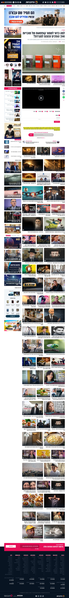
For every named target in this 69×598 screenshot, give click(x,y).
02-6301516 (63, 584)
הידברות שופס (62, 569)
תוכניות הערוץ (48, 555)
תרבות (56, 567)
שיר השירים (10, 569)
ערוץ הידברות (62, 558)
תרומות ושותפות (62, 568)
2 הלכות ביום (62, 562)
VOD (60, 5)
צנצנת (34, 111)
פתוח (49, 562)
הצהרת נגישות (62, 572)
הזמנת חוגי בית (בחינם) (20, 582)
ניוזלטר (63, 561)
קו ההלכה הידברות (52, 582)
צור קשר (21, 5)
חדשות (56, 5)
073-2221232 (22, 579)
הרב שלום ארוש (26, 569)
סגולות (34, 564)
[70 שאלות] (16, 2)
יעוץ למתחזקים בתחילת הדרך (20, 577)
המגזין (56, 558)
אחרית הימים (33, 568)
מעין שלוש (10, 564)
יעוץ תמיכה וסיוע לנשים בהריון (40, 582)
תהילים (11, 567)
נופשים (63, 567)
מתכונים (19, 558)
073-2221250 (52, 588)
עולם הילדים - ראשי (40, 556)
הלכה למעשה (48, 561)
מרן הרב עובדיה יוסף (25, 558)
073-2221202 (42, 588)
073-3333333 (62, 588)
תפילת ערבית (10, 559)
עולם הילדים (45, 5)
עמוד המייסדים (62, 571)
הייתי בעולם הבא (48, 571)
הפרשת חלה (18, 569)
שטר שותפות (53, 5)
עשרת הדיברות (33, 561)
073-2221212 (53, 579)
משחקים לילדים (41, 564)
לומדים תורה (33, 556)
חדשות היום (55, 559)
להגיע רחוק (48, 567)
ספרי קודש (33, 571)
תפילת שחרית (10, 556)
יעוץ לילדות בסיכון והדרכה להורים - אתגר (9, 578)
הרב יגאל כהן (26, 562)
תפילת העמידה (10, 561)
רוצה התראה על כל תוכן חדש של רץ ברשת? (41, 132)
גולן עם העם (48, 564)
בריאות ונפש (33, 567)
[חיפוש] (55, 2)
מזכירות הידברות (62, 577)
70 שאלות (41, 5)
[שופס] (18, 2)
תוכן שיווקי (55, 572)
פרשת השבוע (55, 569)
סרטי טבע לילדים (40, 568)
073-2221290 (22, 583)
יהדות (56, 556)
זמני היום (34, 5)
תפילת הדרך (10, 568)
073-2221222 (63, 579)
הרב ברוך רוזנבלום (25, 567)
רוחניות (56, 562)
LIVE (14, 5)
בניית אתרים (15, 596)
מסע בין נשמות (48, 565)
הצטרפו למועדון (8, 5)
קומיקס (42, 565)
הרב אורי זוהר (26, 568)
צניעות (19, 564)
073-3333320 (11, 580)
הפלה (19, 565)
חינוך (34, 565)
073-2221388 (42, 579)
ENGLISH (18, 5)
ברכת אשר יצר (10, 572)
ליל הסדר (50, 111)
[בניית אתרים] (20, 596)
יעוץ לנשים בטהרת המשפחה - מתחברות (60, 583)
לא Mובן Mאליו (48, 558)
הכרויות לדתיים (33, 569)
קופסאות (40, 111)
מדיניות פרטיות (62, 556)
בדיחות (42, 559)
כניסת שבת (62, 565)
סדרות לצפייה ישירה (40, 562)
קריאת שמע (10, 565)
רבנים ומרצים (26, 555)
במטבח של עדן (48, 559)
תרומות (24, 5)
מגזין (59, 5)
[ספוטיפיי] (14, 2)
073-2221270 (11, 583)
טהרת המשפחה (17, 559)
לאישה (19, 556)
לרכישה (11, 294)
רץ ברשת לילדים (41, 558)
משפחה (56, 564)
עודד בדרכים (48, 556)
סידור (11, 555)
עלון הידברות (62, 559)
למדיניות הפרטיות (39, 137)
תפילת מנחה (10, 558)
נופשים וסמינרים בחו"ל (41, 586)
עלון (31, 5)
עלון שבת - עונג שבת (41, 577)
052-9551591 (42, 583)
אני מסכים (40, 137)
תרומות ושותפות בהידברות (51, 577)
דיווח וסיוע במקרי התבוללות (30, 582)
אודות (63, 574)
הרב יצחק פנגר (26, 561)
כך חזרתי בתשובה (48, 568)
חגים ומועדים (55, 571)
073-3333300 (52, 583)
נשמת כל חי (10, 571)
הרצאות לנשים (18, 568)
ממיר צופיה (63, 586)
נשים (56, 561)
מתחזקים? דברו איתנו (8, 2)
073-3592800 (32, 579)
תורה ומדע (55, 565)
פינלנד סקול (33, 562)
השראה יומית (48, 569)
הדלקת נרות (18, 561)
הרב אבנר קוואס (25, 571)
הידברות (62, 555)
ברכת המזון (10, 562)
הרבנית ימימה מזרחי (17, 562)
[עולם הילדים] (20, 2)
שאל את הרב (37, 5)
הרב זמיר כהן (49, 5)
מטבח (45, 111)
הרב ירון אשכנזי (26, 565)
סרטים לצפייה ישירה (40, 561)
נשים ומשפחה (17, 555)
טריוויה (42, 567)
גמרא (34, 559)
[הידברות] (31, 2)
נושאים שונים (32, 555)
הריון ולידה (18, 567)
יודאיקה (34, 572)
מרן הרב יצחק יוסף (25, 559)
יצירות (42, 569)
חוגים (42, 571)
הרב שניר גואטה (25, 564)
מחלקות (27, 5)
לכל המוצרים (12, 316)
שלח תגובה (57, 121)
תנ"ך (34, 558)
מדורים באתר (55, 555)
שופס (29, 5)
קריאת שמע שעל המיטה (8, 574)
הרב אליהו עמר (26, 572)
